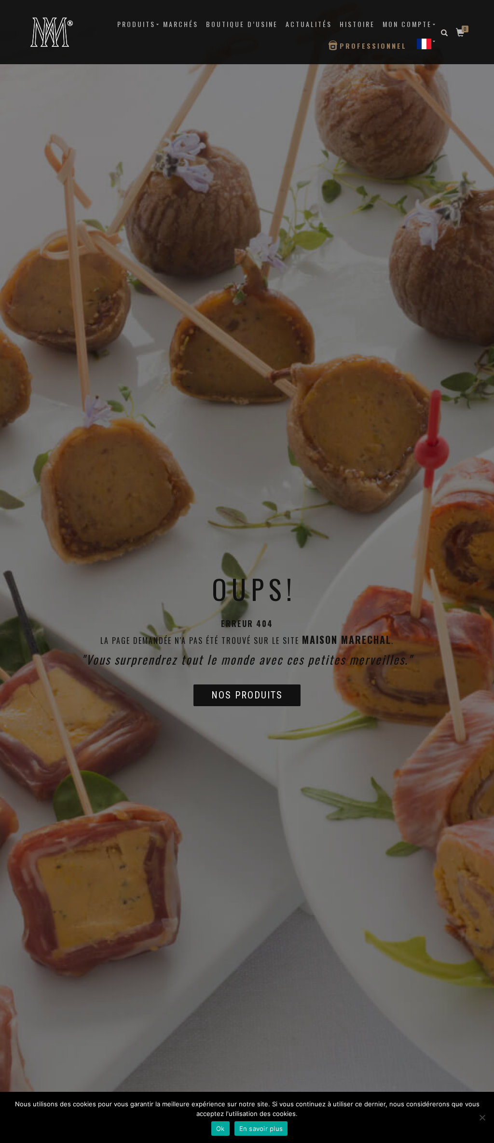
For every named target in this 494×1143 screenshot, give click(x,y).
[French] (424, 43)
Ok (220, 1128)
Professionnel (373, 46)
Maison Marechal (346, 639)
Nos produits (247, 695)
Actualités (309, 24)
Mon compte (407, 24)
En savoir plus (261, 1128)
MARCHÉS (180, 24)
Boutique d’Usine (242, 24)
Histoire (357, 24)
